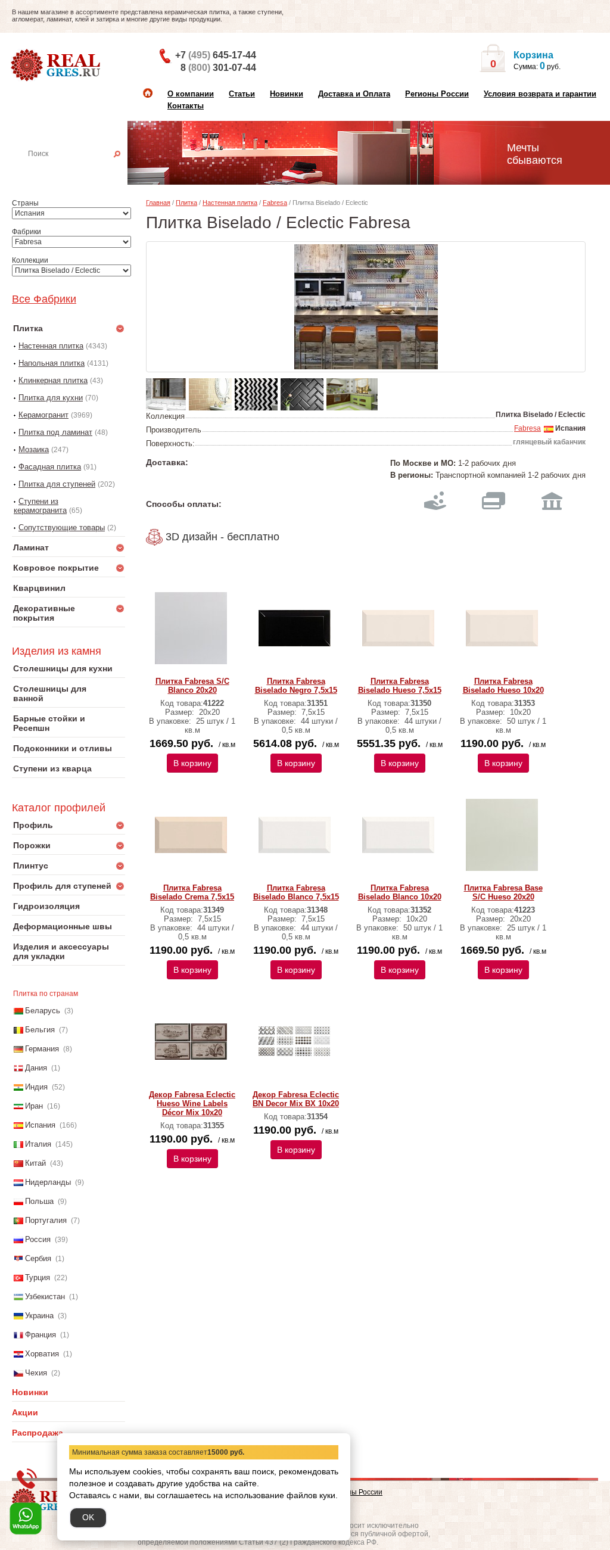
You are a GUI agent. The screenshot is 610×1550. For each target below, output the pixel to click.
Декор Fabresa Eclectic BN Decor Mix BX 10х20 (296, 1099)
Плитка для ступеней (56, 484)
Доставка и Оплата (354, 93)
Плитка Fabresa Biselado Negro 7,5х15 (296, 686)
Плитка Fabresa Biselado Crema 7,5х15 (192, 892)
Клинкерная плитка (53, 380)
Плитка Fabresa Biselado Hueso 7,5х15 (399, 686)
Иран (34, 1105)
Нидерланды (48, 1182)
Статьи (242, 93)
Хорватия (42, 1353)
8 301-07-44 (218, 68)
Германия (42, 1048)
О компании (190, 93)
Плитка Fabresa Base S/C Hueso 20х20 (503, 892)
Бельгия (40, 1029)
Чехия (36, 1372)
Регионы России (437, 93)
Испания (40, 1125)
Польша (39, 1201)
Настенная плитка (81, 170)
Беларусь (42, 1010)
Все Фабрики (44, 299)
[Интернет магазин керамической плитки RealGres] (57, 65)
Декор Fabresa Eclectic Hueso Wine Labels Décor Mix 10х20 (192, 1103)
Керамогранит (43, 414)
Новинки (286, 93)
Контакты (185, 105)
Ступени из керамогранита (40, 506)
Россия (38, 1239)
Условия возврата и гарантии (540, 93)
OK (88, 1517)
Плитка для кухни (50, 397)
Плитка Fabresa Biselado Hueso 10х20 (503, 686)
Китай (35, 1163)
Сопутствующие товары (61, 527)
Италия (38, 1144)
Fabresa (275, 202)
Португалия (46, 1220)
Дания (36, 1067)
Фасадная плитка (49, 466)
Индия (36, 1086)
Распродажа (37, 1432)
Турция (37, 1277)
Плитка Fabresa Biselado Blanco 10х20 (399, 892)
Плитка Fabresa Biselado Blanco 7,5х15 (296, 892)
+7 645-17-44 (215, 55)
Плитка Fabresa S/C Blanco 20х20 (192, 686)
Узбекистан (45, 1296)
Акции (25, 1412)
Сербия (38, 1258)
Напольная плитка (51, 363)
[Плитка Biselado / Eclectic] (366, 306)
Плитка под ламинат (55, 432)
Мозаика (33, 449)
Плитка (186, 202)
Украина (39, 1315)
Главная (158, 202)
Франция (40, 1334)
